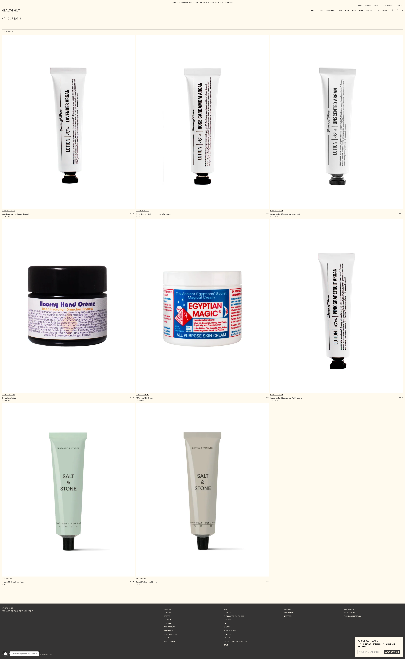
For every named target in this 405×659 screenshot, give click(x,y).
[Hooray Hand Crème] (68, 306)
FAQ (225, 623)
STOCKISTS (168, 638)
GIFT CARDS (228, 638)
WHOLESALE (168, 631)
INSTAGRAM (288, 612)
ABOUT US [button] (167, 609)
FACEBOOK (288, 616)
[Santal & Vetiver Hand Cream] (202, 490)
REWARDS (227, 620)
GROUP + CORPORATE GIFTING (235, 641)
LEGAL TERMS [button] (349, 609)
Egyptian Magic (142, 395)
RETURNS (227, 634)
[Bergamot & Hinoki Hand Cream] (68, 490)
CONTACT (227, 612)
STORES (167, 616)
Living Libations (8, 395)
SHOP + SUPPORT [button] (230, 609)
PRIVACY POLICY (350, 612)
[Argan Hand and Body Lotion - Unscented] (336, 122)
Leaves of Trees (8, 211)
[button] (320, 10)
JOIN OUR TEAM (169, 627)
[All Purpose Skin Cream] (202, 306)
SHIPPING (228, 627)
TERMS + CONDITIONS (352, 616)
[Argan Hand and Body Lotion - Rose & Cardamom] (202, 122)
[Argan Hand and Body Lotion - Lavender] (68, 122)
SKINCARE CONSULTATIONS (234, 616)
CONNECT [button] (287, 609)
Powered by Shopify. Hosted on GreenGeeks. (34, 655)
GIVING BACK (169, 620)
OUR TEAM (167, 623)
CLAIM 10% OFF (392, 652)
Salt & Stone (7, 579)
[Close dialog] (400, 639)
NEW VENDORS (169, 641)
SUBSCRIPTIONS (230, 631)
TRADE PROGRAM (170, 634)
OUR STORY (168, 612)
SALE (226, 645)
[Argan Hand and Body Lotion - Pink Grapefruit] (336, 306)
